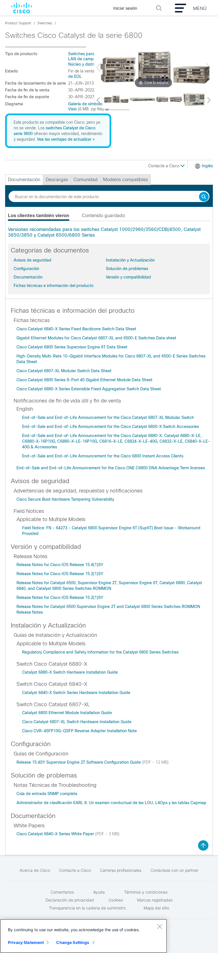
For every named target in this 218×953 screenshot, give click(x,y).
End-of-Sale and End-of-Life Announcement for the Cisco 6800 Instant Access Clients (102, 456)
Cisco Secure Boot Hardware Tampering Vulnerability (65, 499)
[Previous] (98, 68)
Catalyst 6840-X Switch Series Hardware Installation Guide (76, 692)
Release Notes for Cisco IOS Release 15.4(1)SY (59, 564)
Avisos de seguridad (32, 260)
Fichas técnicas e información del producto (53, 285)
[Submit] (204, 197)
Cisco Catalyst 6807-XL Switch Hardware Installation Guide (76, 721)
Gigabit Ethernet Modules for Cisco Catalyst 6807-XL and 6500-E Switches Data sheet (96, 338)
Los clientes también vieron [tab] (38, 215)
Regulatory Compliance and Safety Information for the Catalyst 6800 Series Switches (100, 652)
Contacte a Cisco (164, 166)
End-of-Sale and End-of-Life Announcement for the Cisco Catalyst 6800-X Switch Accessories (110, 426)
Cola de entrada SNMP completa (46, 793)
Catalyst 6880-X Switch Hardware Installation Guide (70, 672)
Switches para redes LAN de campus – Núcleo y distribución (87, 59)
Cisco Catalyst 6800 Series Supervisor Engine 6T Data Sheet (71, 347)
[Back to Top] (203, 845)
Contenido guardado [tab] (103, 215)
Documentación (28, 277)
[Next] (208, 68)
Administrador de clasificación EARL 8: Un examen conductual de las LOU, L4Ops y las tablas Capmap (111, 802)
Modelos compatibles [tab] (125, 179)
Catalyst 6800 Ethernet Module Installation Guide (67, 712)
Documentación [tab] (24, 179)
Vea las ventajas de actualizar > (66, 139)
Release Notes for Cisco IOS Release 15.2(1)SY (59, 573)
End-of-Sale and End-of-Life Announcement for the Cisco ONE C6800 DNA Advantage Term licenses (110, 468)
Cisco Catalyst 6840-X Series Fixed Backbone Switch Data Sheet (76, 329)
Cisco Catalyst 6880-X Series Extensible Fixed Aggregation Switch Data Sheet (88, 389)
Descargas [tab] (57, 179)
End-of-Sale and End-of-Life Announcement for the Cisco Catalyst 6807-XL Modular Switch (108, 417)
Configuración (26, 268)
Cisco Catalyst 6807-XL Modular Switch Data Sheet (64, 371)
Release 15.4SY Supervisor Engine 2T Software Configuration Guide (79, 762)
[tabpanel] (109, 232)
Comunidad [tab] (86, 179)
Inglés (207, 166)
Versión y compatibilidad (128, 277)
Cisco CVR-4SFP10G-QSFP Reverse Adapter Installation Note (79, 731)
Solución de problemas (127, 268)
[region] (83, 936)
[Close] (159, 926)
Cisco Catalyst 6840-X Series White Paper (55, 834)
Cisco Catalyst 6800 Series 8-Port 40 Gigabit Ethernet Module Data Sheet (84, 380)
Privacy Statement (26, 942)
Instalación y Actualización (130, 260)
